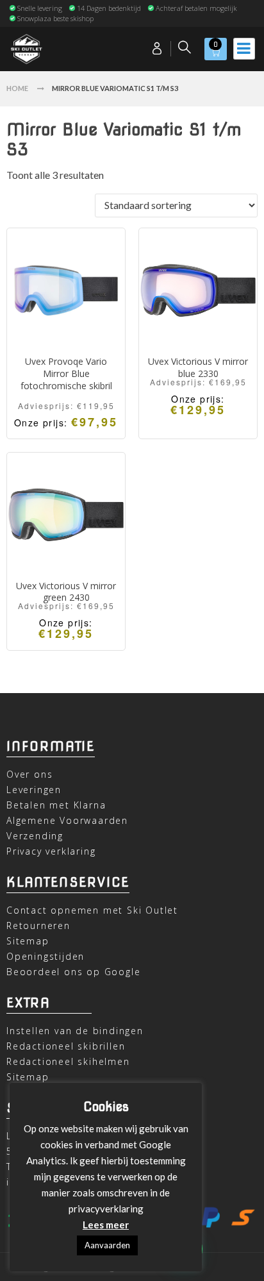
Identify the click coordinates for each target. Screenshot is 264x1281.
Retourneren (38, 925)
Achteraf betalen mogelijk (196, 8)
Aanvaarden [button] (107, 1245)
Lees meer (106, 1224)
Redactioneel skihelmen (68, 1061)
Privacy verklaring (50, 851)
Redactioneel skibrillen (65, 1046)
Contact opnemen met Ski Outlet (92, 910)
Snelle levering (39, 8)
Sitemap (27, 941)
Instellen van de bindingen (75, 1031)
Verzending (34, 836)
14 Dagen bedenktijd (109, 8)
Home (17, 88)
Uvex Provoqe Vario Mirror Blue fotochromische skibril (66, 373)
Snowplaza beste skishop (55, 18)
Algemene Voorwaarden (67, 820)
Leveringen (34, 789)
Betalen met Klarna (56, 805)
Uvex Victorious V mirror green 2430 (66, 592)
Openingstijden (45, 956)
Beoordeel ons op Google (73, 972)
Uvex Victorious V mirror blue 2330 (198, 367)
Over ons (29, 774)
